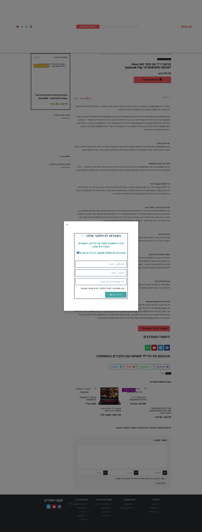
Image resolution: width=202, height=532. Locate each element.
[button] (67, 224)
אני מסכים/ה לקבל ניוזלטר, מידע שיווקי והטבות (102, 288)
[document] (101, 266)
